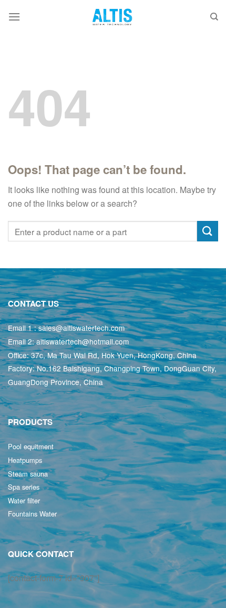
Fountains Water (32, 514)
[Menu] (14, 16)
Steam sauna (28, 474)
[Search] (214, 17)
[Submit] (207, 231)
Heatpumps (25, 460)
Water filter (24, 500)
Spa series (23, 487)
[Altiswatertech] (113, 17)
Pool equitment (31, 446)
